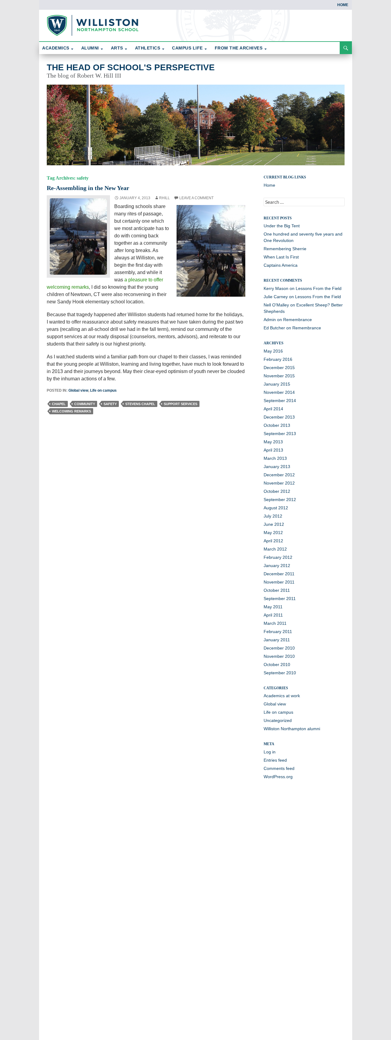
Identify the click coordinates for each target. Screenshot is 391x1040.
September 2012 (280, 499)
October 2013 (277, 425)
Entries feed (275, 760)
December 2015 (279, 367)
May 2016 (273, 351)
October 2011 (277, 590)
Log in (270, 751)
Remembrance (297, 319)
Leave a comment (196, 198)
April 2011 (273, 615)
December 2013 (279, 417)
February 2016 (278, 359)
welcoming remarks (71, 411)
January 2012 (277, 565)
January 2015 (277, 384)
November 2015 (279, 375)
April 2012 (273, 540)
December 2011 (279, 573)
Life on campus (103, 390)
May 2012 (273, 532)
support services (180, 404)
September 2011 (280, 598)
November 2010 (279, 656)
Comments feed (279, 768)
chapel (59, 404)
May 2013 (273, 441)
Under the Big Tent (282, 225)
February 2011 (278, 631)
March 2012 (275, 549)
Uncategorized (278, 720)
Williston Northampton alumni (292, 728)
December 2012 (279, 474)
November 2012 (279, 483)
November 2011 (279, 582)
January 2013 (277, 466)
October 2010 (277, 664)
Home (342, 5)
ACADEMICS (55, 48)
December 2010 (279, 648)
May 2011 (273, 606)
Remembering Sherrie (285, 248)
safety (110, 404)
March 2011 (275, 623)
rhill (164, 198)
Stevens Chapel (140, 404)
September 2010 (280, 672)
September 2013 (280, 433)
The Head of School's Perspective (131, 67)
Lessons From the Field (319, 288)
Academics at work (282, 695)
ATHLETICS (147, 48)
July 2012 (273, 516)
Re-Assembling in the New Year (88, 188)
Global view (78, 390)
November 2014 (279, 392)
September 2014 (280, 400)
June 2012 (274, 524)
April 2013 (273, 450)
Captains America (281, 265)
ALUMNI (90, 48)
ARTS (117, 48)
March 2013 (275, 458)
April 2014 (273, 408)
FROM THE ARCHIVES (239, 48)
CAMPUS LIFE (187, 48)
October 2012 (277, 491)
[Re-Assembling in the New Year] (78, 236)
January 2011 (277, 639)
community (84, 404)
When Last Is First (281, 257)
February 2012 (278, 557)
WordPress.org (278, 776)
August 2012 (276, 507)
